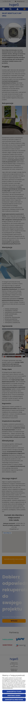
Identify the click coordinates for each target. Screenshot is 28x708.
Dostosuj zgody (14, 695)
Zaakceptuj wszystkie (14, 699)
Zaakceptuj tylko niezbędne (14, 692)
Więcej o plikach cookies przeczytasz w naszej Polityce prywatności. (13, 687)
